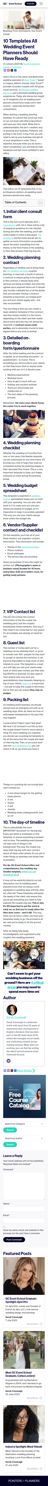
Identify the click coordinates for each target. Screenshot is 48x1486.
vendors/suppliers (30, 547)
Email (6, 1215)
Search (10, 1130)
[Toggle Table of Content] (39, 203)
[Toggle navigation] (41, 3)
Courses (30, 3)
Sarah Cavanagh (31, 64)
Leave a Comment (12, 67)
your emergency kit (21, 745)
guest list (26, 683)
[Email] (9, 1061)
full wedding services (17, 271)
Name (7, 1203)
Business (7, 30)
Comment (9, 1169)
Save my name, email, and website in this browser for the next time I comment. (23, 1232)
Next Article (24, 1070)
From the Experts (21, 30)
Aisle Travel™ (30, 80)
